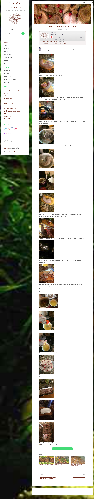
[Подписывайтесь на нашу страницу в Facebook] (12, 129)
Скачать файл (42, 41)
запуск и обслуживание (10, 100)
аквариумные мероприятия (11, 91)
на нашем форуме (9, 142)
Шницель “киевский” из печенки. (46, 464)
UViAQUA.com (15, 8)
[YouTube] (13, 3)
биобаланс (7, 93)
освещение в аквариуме (10, 108)
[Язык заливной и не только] (62, 15)
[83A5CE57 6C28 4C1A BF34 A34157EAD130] (46, 388)
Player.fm (60, 43)
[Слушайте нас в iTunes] (4, 133)
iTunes (65, 43)
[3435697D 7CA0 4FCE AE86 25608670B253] (46, 273)
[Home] (49, 2)
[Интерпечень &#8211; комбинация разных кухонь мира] (78, 460)
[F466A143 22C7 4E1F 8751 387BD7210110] (46, 320)
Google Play (47, 43)
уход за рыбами (8, 116)
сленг (5, 113)
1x (60, 37)
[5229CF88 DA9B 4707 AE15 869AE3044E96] (48, 300)
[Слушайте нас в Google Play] (6, 133)
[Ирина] (40, 48)
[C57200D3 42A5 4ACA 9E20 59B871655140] (46, 432)
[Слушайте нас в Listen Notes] (8, 133)
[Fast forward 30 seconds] (63, 37)
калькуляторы (8, 101)
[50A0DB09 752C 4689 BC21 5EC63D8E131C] (46, 63)
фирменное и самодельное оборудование (14, 119)
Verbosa (11, 151)
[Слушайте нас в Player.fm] (10, 133)
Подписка (56, 39)
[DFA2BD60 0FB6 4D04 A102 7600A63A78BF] (46, 158)
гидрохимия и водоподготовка (12, 96)
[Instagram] (20, 3)
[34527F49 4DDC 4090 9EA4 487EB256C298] (46, 134)
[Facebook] (17, 3)
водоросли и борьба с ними (11, 95)
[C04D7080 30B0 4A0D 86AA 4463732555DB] (46, 342)
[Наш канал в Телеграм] (10, 3)
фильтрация (7, 118)
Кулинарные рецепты (56, 2)
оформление (7, 110)
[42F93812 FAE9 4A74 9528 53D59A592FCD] (46, 364)
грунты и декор (8, 98)
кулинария (7, 105)
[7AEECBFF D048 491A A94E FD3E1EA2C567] (46, 110)
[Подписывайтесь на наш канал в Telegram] (5, 129)
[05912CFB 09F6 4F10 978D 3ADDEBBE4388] (46, 87)
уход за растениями (9, 115)
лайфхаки (6, 106)
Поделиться (62, 39)
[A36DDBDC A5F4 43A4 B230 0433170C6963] (46, 180)
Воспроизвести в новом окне (52, 41)
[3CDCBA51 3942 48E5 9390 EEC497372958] (46, 249)
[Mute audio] (55, 37)
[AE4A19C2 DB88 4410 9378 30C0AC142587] (46, 410)
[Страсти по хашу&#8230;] (62, 460)
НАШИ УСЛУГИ (7, 145)
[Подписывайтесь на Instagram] (15, 129)
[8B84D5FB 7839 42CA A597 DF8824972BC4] (46, 227)
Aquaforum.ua (6, 148)
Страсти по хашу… (58, 464)
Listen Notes (54, 43)
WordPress (16, 151)
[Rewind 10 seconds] (58, 37)
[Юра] (40, 50)
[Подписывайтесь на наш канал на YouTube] (8, 129)
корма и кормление (9, 103)
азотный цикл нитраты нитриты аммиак (14, 90)
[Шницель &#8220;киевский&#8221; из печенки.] (46, 460)
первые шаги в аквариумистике (12, 111)
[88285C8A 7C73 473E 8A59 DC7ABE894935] (46, 202)
